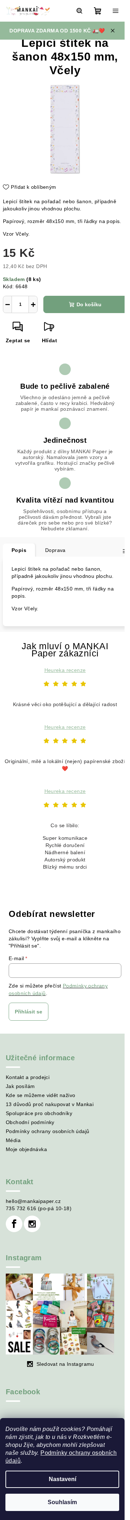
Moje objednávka (26, 1149)
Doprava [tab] (55, 550)
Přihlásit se (28, 1012)
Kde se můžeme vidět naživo (40, 1095)
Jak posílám (20, 1086)
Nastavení (62, 1479)
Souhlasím (62, 1502)
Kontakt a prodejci (27, 1077)
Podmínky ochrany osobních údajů (47, 1131)
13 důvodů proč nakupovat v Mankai (50, 1104)
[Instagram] (32, 1224)
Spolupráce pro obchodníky (39, 1113)
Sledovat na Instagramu (65, 1364)
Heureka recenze (65, 670)
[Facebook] (14, 1224)
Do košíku (89, 304)
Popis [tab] (19, 550)
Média (13, 1140)
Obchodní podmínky (30, 1122)
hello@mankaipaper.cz (33, 1201)
